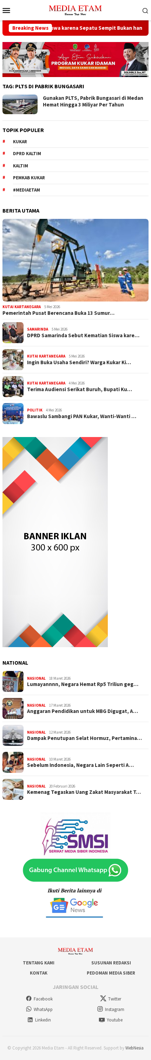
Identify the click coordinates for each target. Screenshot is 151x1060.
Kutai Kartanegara (21, 306)
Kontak (38, 973)
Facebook (43, 999)
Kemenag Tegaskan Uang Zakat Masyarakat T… (84, 792)
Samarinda (37, 329)
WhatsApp (43, 1009)
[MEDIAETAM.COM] (75, 9)
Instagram (114, 1009)
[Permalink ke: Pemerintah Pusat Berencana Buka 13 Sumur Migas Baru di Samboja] (75, 260)
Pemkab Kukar (29, 178)
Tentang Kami (38, 963)
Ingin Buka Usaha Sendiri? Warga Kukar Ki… (79, 362)
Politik (34, 410)
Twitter (114, 999)
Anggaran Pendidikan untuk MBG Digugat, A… (82, 711)
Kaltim (20, 166)
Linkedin (43, 1020)
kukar (20, 142)
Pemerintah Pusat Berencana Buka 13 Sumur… (58, 313)
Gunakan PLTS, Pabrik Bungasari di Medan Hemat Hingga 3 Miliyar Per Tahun (93, 101)
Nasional (36, 678)
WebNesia (134, 1048)
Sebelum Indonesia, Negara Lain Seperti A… (80, 765)
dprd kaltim (27, 154)
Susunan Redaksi (111, 963)
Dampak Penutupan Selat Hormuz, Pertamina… (84, 738)
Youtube (115, 1020)
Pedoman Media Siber (111, 973)
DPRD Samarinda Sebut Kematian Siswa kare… (83, 335)
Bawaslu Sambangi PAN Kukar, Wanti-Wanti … (81, 416)
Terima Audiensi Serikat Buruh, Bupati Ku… (79, 389)
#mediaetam (26, 190)
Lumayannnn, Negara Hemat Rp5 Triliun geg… (82, 684)
